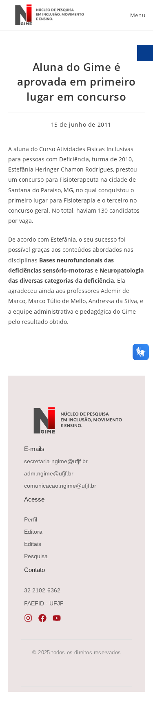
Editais (32, 544)
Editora (33, 531)
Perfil (30, 519)
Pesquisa (36, 556)
